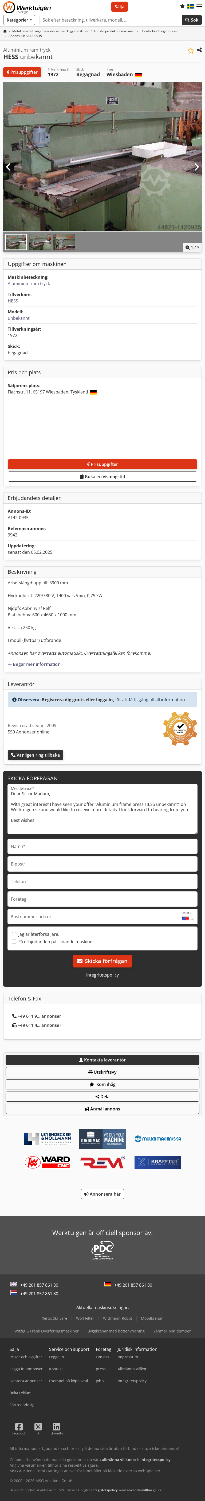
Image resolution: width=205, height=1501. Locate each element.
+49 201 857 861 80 (39, 1285)
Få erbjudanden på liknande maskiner (56, 942)
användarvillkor (139, 1490)
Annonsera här (105, 1194)
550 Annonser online (28, 732)
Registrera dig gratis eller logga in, (78, 700)
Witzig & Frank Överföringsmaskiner (46, 1331)
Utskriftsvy (105, 1072)
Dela (104, 1097)
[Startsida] (5, 31)
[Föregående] (9, 167)
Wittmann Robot (117, 1318)
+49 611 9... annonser (39, 1016)
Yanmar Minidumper (172, 1331)
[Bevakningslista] (182, 7)
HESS (13, 301)
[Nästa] (196, 167)
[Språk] (190, 7)
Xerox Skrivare (54, 1318)
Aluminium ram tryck (29, 283)
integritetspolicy (104, 1490)
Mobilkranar (152, 1318)
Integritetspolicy (102, 975)
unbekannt (19, 318)
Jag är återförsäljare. (38, 934)
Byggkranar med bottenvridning (116, 1331)
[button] (199, 7)
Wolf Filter (85, 1318)
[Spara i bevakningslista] (190, 50)
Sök (194, 20)
